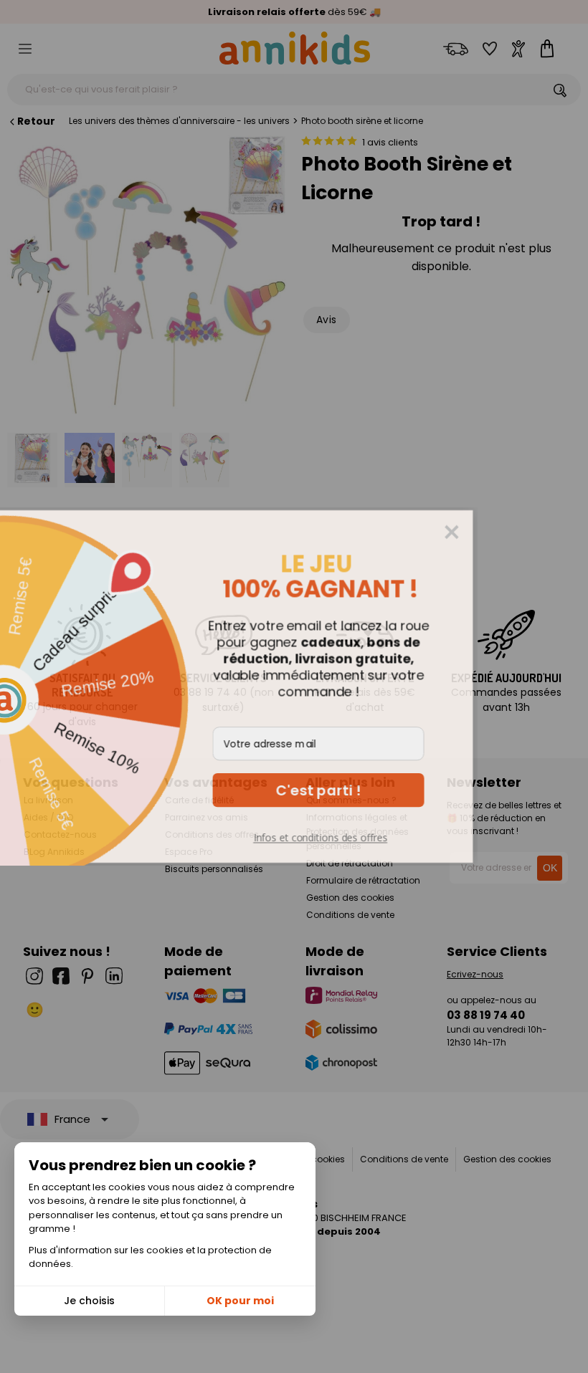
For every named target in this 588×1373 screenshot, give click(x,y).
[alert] (294, 686)
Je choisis (89, 1300)
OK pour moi (240, 1300)
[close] (538, 532)
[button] (404, 790)
